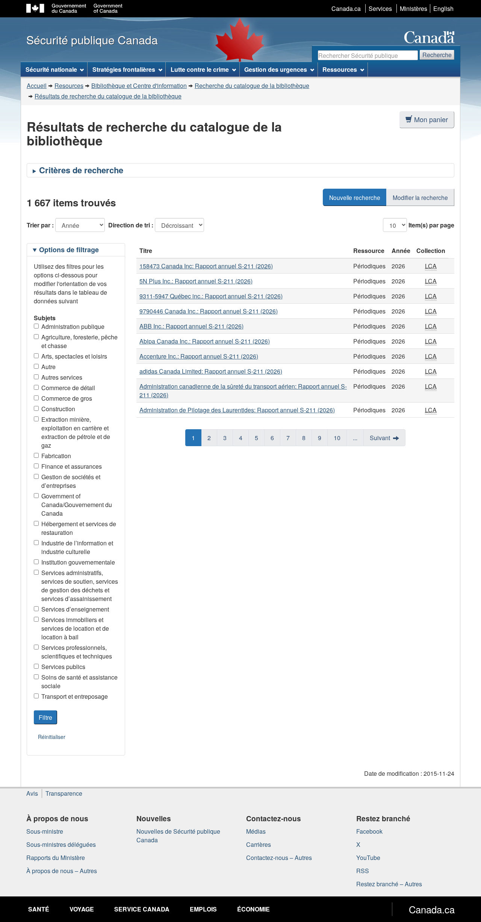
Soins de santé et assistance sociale (79, 681)
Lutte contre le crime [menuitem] (200, 69)
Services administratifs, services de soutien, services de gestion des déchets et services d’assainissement (79, 585)
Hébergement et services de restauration (78, 528)
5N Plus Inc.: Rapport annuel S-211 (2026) (196, 281)
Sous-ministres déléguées (61, 844)
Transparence (63, 793)
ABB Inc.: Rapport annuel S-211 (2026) (191, 326)
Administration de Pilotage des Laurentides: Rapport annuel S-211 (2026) (237, 410)
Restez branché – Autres (389, 884)
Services (380, 8)
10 (337, 437)
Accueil (37, 85)
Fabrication (56, 455)
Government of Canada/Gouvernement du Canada (76, 505)
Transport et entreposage (74, 696)
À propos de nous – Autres (61, 870)
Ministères (413, 8)
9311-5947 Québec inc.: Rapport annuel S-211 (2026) (211, 296)
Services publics (63, 666)
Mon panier (431, 119)
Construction (58, 408)
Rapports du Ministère (55, 857)
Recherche (437, 54)
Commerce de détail (68, 387)
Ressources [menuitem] (339, 69)
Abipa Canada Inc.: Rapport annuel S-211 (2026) (204, 341)
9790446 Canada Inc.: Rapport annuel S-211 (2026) (208, 311)
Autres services (61, 377)
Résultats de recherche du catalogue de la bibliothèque (108, 96)
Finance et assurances (71, 466)
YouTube (368, 857)
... (355, 437)
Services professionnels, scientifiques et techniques (76, 651)
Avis (32, 793)
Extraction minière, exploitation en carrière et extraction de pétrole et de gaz (75, 432)
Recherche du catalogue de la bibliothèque (252, 85)
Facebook (369, 831)
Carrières (258, 844)
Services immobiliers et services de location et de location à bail (75, 628)
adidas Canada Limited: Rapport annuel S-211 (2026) (210, 371)
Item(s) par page (431, 225)
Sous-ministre (44, 831)
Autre (48, 366)
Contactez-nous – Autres (279, 857)
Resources (68, 85)
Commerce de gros (66, 398)
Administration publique (72, 326)
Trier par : (40, 225)
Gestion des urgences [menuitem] (275, 69)
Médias (256, 831)
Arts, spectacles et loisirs (74, 356)
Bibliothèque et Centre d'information (139, 85)
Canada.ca (346, 8)
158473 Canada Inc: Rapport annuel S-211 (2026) (206, 266)
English (443, 8)
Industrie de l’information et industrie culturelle (77, 547)
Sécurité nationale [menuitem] (51, 69)
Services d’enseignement (75, 609)
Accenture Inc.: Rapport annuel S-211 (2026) (198, 356)
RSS (362, 870)
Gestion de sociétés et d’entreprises (70, 481)
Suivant (380, 437)
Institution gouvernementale (78, 562)
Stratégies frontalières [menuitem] (123, 69)
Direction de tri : (130, 225)
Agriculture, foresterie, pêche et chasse (79, 341)
